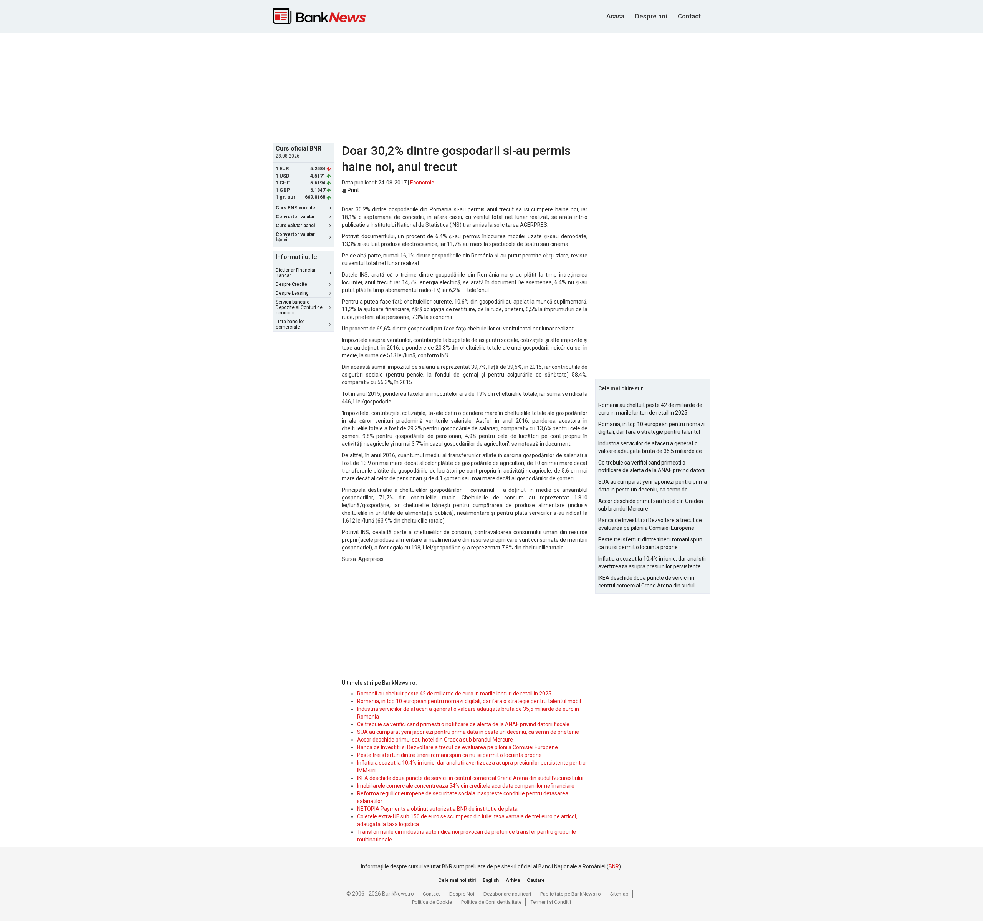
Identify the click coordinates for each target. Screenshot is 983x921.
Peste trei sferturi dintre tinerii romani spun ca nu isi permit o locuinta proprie (449, 755)
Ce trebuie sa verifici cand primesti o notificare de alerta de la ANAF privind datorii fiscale (463, 724)
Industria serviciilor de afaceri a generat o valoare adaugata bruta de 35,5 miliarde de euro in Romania (650, 447)
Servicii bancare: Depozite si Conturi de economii (299, 307)
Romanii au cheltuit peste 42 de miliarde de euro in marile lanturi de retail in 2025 (454, 693)
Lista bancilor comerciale (290, 324)
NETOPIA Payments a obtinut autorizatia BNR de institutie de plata (437, 809)
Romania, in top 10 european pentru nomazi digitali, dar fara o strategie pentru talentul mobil (469, 701)
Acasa (615, 16)
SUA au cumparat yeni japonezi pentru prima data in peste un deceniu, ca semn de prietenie (468, 732)
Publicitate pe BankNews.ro (570, 894)
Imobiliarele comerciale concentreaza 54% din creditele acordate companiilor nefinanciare (465, 786)
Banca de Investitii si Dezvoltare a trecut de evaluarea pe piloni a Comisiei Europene (457, 747)
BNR (614, 866)
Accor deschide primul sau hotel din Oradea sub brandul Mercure (435, 740)
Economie (422, 182)
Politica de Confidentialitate (491, 902)
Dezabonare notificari (507, 894)
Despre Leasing (292, 293)
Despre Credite (291, 284)
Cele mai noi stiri (457, 880)
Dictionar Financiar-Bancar (296, 272)
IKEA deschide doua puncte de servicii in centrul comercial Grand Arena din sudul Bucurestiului (470, 778)
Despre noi (651, 16)
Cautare (536, 880)
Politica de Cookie (432, 902)
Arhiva (513, 880)
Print (352, 190)
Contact (689, 16)
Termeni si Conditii (551, 902)
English (491, 880)
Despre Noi (461, 894)
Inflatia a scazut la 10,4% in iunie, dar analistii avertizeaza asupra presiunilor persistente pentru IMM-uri (652, 563)
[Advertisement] (491, 87)
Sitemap (619, 894)
